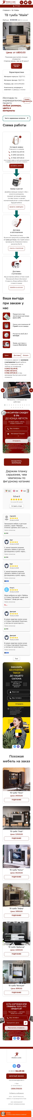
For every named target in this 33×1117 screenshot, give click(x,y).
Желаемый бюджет (18, 433)
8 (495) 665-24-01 (17, 155)
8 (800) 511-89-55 (17, 152)
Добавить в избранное (16, 1093)
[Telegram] (14, 747)
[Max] (18, 747)
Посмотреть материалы (16, 462)
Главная (6, 10)
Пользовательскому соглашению (15, 448)
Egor (11, 564)
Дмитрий (13, 635)
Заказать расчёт (16, 66)
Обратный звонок (16, 1076)
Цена (6, 355)
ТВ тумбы (15, 10)
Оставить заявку (16, 165)
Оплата (25, 355)
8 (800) (16, 1071)
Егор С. (12, 587)
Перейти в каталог (16, 287)
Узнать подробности (27, 100)
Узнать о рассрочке (16, 248)
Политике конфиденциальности (15, 447)
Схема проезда (16, 1088)
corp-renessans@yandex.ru (16, 1080)
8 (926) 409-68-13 (17, 158)
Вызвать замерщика (16, 207)
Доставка (17, 355)
